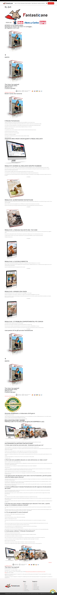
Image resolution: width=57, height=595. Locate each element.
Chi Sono (30, 571)
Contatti (33, 571)
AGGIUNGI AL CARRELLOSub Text (10, 92)
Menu (26, 571)
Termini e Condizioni (37, 571)
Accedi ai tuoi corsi (51, 3)
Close (28, 571)
